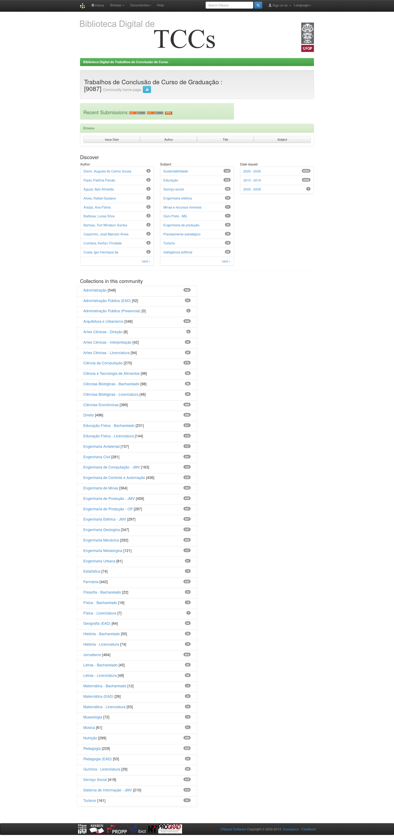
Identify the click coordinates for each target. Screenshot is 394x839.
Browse (116, 5)
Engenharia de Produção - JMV (109, 498)
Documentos (139, 5)
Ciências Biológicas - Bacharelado (111, 383)
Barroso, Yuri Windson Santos (105, 225)
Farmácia (90, 581)
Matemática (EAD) (98, 696)
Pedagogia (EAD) (97, 758)
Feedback (308, 829)
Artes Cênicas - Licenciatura (106, 352)
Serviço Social (95, 779)
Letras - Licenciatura (100, 675)
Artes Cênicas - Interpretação (107, 342)
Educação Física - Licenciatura (108, 435)
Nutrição (90, 737)
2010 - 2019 (252, 180)
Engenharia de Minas (100, 487)
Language (301, 5)
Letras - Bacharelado (100, 664)
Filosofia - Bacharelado (102, 592)
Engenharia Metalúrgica (102, 550)
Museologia (92, 716)
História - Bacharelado (101, 633)
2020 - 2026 (252, 171)
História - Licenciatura (101, 644)
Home (99, 5)
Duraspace (291, 829)
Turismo (169, 243)
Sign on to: (280, 5)
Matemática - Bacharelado (104, 685)
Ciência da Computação (103, 362)
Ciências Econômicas (101, 404)
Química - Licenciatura (101, 769)
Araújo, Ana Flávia (97, 207)
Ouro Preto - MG (175, 216)
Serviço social (173, 189)
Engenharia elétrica (177, 198)
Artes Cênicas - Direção (103, 331)
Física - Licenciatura (99, 613)
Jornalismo (92, 654)
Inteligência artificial (177, 252)
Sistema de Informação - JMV (107, 789)
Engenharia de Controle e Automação (114, 477)
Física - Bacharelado (100, 602)
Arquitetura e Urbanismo (103, 321)
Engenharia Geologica (101, 529)
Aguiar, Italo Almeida (99, 189)
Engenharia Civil (96, 456)
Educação (170, 180)
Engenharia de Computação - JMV (111, 467)
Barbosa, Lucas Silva (99, 216)
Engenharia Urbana (99, 560)
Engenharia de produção (181, 225)
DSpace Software (233, 829)
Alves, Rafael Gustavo (100, 198)
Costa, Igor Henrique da (101, 252)
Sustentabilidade (175, 171)
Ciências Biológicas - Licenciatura (111, 394)
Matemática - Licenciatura (104, 706)
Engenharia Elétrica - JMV (104, 519)
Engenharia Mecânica (101, 540)
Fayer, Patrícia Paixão (99, 180)
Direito (88, 414)
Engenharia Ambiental (101, 446)
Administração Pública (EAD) (107, 300)
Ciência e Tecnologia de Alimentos (111, 373)
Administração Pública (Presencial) (112, 310)
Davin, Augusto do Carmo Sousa (107, 171)
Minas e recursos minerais (182, 207)
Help (160, 5)
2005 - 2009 (252, 189)
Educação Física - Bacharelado (109, 425)
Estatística (91, 571)
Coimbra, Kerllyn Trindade (103, 243)
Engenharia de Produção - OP (108, 508)
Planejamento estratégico (181, 234)
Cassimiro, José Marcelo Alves (106, 234)
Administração (95, 290)
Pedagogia (92, 748)
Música (89, 727)
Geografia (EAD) (97, 623)
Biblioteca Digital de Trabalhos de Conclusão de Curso (125, 61)
